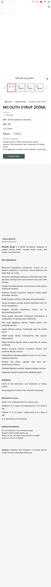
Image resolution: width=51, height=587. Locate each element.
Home (9, 102)
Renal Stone (21, 102)
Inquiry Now (14, 156)
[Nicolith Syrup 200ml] (11, 88)
